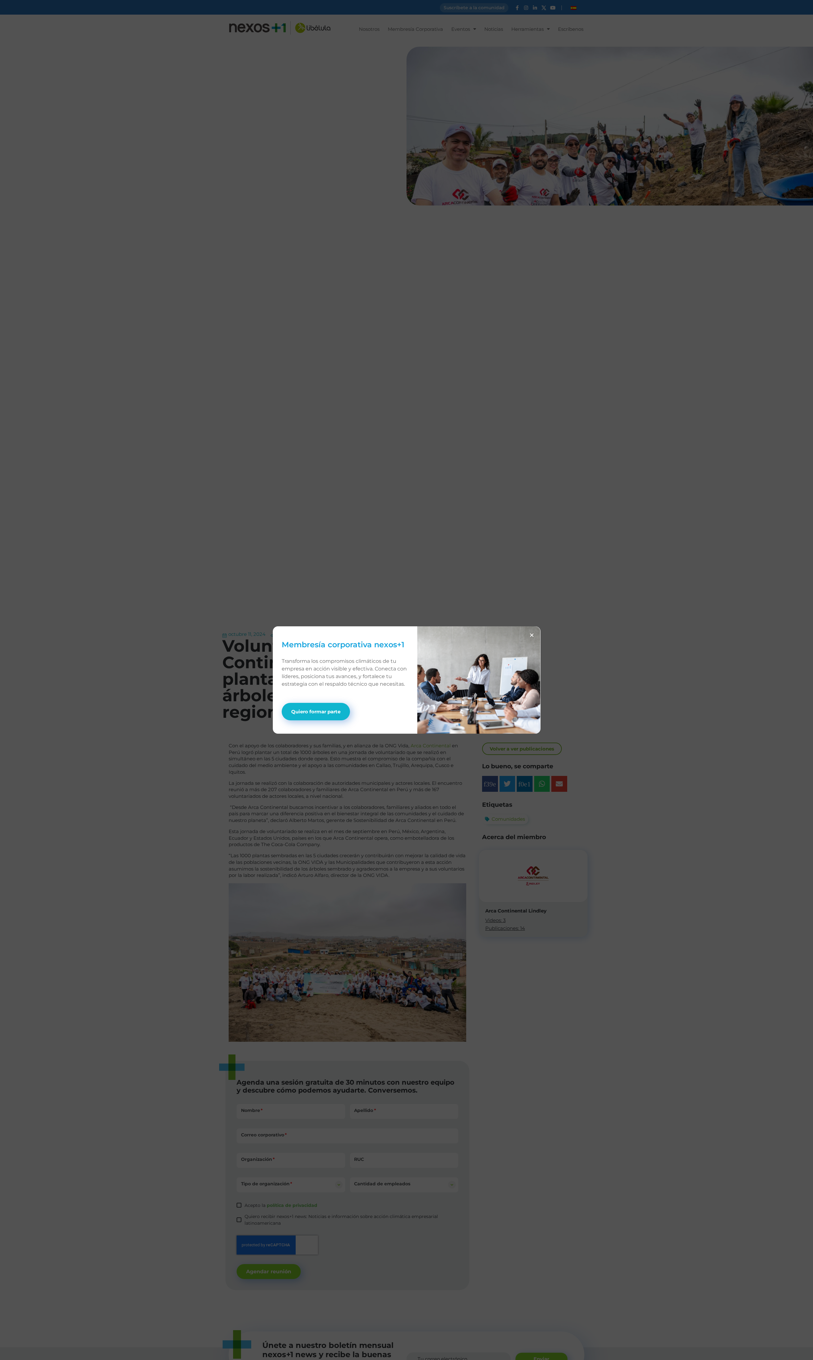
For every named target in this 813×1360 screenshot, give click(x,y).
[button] (531, 635)
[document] (406, 680)
